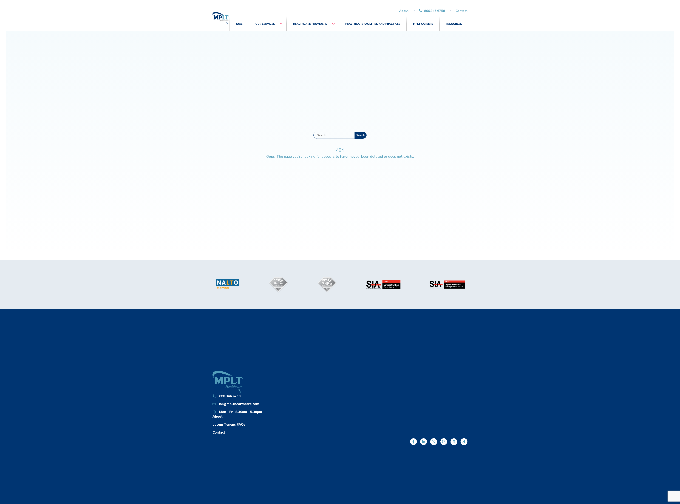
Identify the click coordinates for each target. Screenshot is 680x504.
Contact (462, 11)
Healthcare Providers (310, 24)
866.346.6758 (434, 11)
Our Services (265, 24)
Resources (454, 24)
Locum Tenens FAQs (228, 424)
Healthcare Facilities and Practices (372, 24)
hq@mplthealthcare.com (239, 404)
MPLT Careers (423, 24)
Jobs (239, 24)
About (404, 11)
